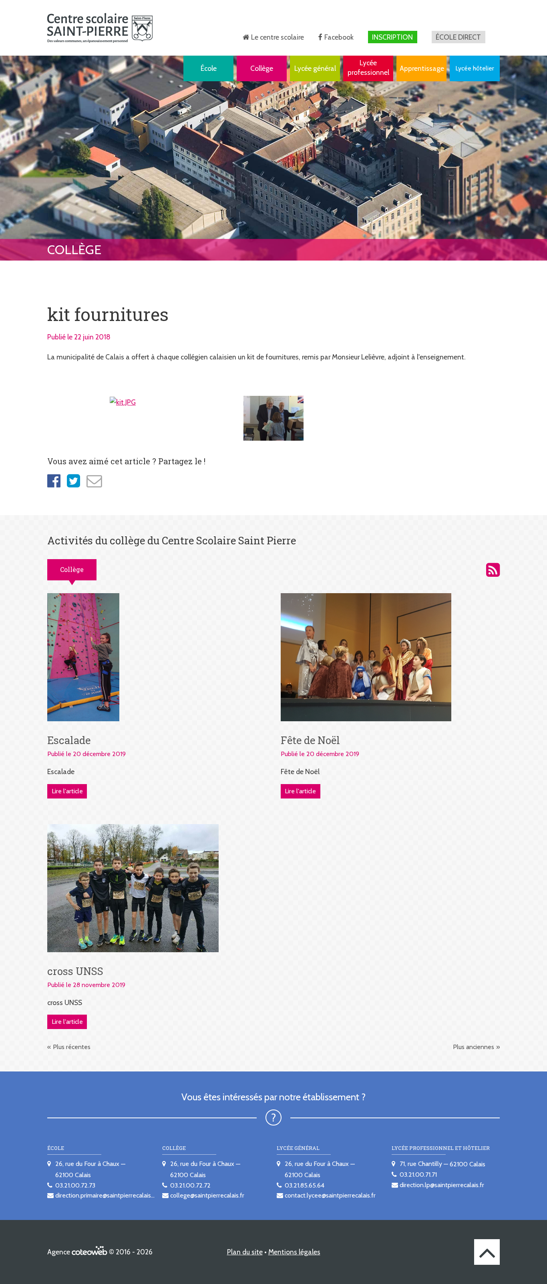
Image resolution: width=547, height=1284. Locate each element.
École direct (458, 37)
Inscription (392, 37)
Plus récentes (71, 1047)
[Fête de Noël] (366, 656)
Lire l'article (67, 791)
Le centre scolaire (277, 37)
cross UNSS (75, 971)
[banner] (100, 28)
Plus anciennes (473, 1047)
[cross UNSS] (133, 887)
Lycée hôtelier (474, 68)
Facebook (339, 37)
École (209, 68)
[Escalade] (83, 656)
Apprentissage (422, 68)
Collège (261, 68)
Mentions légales (294, 1252)
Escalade (68, 740)
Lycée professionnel (368, 67)
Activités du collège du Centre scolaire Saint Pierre (493, 570)
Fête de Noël (310, 740)
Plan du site (245, 1252)
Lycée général (315, 68)
